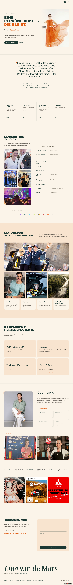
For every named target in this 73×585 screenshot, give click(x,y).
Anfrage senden (11, 42)
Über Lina (37, 2)
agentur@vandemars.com (15, 533)
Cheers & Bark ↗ (41, 580)
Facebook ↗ (35, 580)
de (64, 2)
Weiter (21, 42)
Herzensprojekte (28, 2)
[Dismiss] (71, 583)
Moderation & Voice (7, 2)
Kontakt (45, 2)
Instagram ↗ (29, 580)
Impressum (6, 580)
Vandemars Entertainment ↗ (57, 2)
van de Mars (31, 568)
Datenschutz (12, 580)
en (67, 2)
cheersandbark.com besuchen (48, 372)
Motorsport (18, 2)
